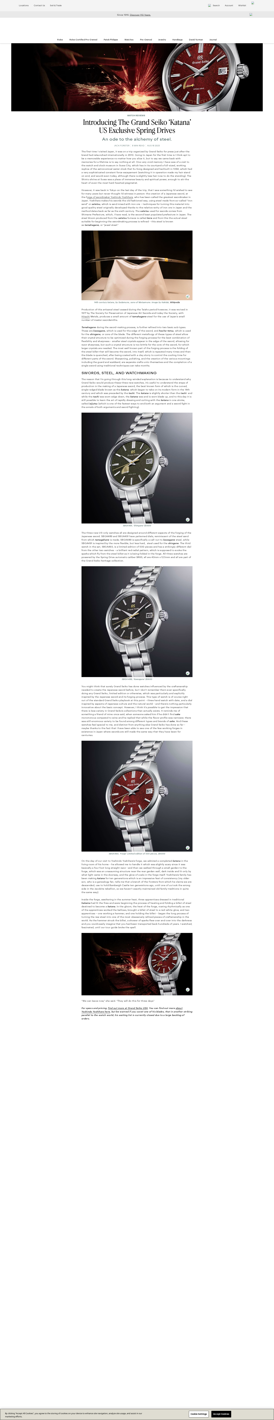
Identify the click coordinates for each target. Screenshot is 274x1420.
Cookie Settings (199, 1414)
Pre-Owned (146, 40)
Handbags (177, 40)
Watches (129, 40)
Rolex (60, 40)
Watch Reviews (136, 115)
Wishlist (242, 5)
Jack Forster (121, 146)
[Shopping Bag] (253, 5)
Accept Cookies (221, 1414)
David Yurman (196, 40)
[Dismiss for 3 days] (250, 14)
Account (229, 5)
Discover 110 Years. (140, 15)
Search (216, 5)
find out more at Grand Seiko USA (128, 1008)
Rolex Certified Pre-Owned (83, 40)
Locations (24, 5)
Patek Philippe (111, 40)
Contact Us (39, 5)
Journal (213, 40)
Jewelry (162, 40)
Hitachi (86, 316)
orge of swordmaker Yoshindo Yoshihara (110, 197)
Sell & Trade (56, 5)
